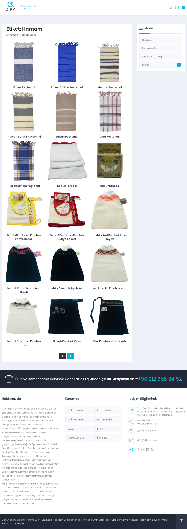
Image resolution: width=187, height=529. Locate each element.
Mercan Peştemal (110, 87)
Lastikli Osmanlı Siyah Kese (66, 288)
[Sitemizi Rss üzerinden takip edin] (152, 449)
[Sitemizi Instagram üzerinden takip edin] (143, 449)
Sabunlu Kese (109, 186)
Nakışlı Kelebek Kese (67, 341)
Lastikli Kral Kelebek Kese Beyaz (109, 237)
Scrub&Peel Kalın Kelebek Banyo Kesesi (66, 237)
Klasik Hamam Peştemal (24, 186)
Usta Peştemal (110, 136)
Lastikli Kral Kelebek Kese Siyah (24, 290)
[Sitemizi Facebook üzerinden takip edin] (138, 449)
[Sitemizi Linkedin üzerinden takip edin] (147, 449)
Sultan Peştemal (67, 136)
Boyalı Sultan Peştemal (67, 87)
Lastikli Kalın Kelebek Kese (109, 288)
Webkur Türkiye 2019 (28, 519)
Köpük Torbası (67, 186)
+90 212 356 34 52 (160, 379)
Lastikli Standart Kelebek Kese (24, 343)
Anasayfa (12, 34)
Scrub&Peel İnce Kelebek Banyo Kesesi (24, 237)
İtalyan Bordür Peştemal (24, 136)
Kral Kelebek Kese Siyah (109, 341)
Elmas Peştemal (24, 87)
